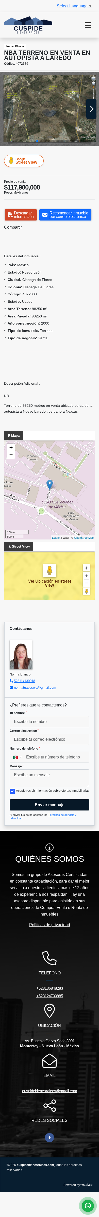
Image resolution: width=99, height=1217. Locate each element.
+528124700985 (49, 996)
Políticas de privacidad (49, 925)
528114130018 (24, 681)
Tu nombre (18, 713)
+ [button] (11, 447)
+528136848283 (49, 988)
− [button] (11, 455)
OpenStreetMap (84, 537)
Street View (26, 160)
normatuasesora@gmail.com (35, 687)
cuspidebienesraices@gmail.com (49, 1091)
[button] (37, 141)
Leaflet (56, 537)
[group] (49, 109)
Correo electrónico (24, 731)
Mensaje (17, 766)
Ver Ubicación (41, 581)
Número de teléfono (25, 749)
